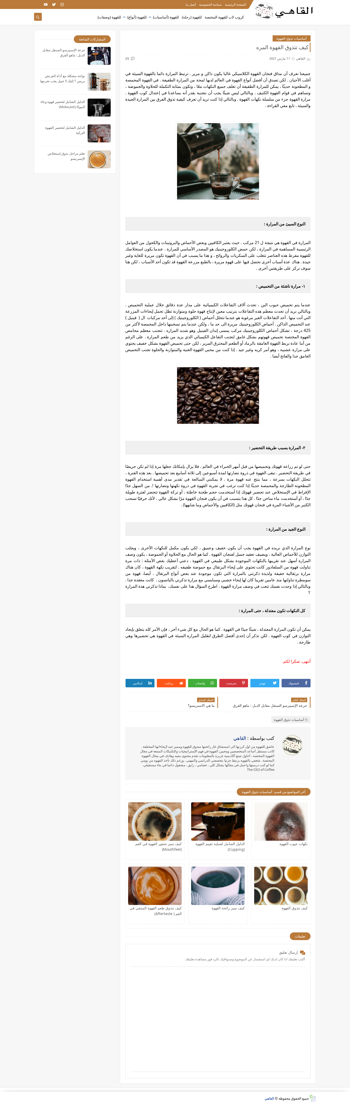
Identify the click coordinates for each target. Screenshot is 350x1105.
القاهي (269, 1098)
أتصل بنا (191, 4)
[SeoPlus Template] (312, 1098)
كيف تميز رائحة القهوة (228, 908)
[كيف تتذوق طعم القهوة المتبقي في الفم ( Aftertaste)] (155, 886)
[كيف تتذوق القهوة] (281, 886)
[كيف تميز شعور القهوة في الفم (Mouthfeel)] (155, 821)
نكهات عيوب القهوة (294, 843)
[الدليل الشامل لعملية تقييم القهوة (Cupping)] (218, 821)
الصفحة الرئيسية (235, 4)
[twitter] (53, 4)
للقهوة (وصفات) (109, 17)
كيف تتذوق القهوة (295, 908)
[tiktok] (37, 4)
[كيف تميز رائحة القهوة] (218, 886)
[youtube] (45, 4)
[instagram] (62, 4)
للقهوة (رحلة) (192, 17)
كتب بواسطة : (253, 738)
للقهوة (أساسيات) (166, 17)
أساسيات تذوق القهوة (291, 38)
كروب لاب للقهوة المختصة (224, 17)
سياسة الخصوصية (210, 4)
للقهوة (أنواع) (137, 17)
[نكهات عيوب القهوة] (281, 821)
